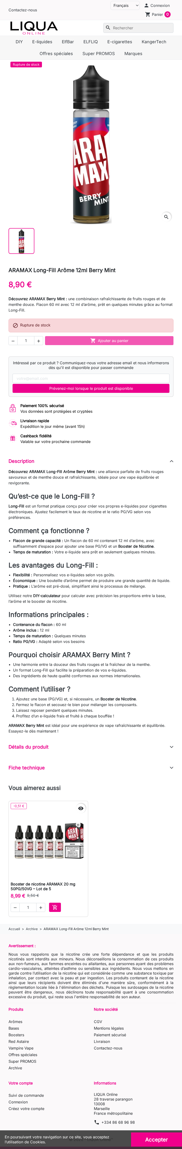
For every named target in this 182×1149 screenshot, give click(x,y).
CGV (98, 1021)
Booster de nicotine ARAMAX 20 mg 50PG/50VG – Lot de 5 (43, 886)
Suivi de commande (26, 1095)
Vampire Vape (21, 1048)
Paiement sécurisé (110, 1034)
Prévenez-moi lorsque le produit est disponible (91, 388)
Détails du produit (29, 747)
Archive (15, 1068)
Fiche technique (27, 768)
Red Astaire (19, 1041)
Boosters (16, 1034)
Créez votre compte (26, 1108)
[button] (157, 5)
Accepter (156, 1139)
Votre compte (21, 1083)
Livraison (102, 1041)
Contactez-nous (23, 10)
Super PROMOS (22, 1061)
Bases (14, 1028)
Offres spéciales (23, 1054)
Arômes (15, 1021)
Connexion (18, 1102)
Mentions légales (109, 1028)
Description (21, 461)
